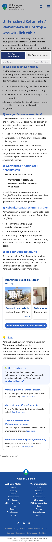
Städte (44, 528)
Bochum (13, 494)
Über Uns (10, 533)
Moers (13, 515)
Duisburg (13, 491)
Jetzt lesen (30, 431)
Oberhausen (13, 500)
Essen (13, 488)
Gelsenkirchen (13, 497)
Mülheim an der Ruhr (13, 503)
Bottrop (13, 509)
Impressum (20, 533)
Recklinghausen (13, 512)
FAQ (16, 528)
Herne (13, 506)
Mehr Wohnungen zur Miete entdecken (26, 325)
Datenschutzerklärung (41, 62)
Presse (22, 528)
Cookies (42, 533)
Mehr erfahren (28, 396)
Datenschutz (32, 533)
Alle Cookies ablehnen (38, 55)
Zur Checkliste (18, 412)
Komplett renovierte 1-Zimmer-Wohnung (17, 308)
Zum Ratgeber (26, 446)
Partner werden (34, 528)
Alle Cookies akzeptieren (13, 55)
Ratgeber (8, 528)
